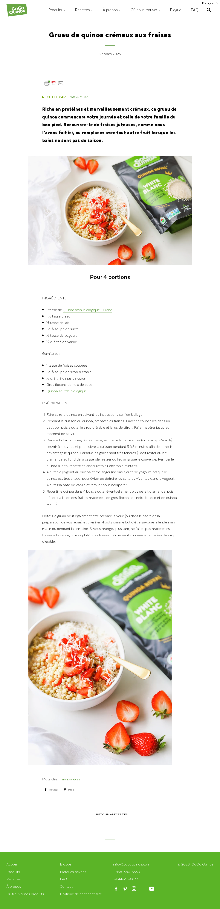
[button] (211, 3)
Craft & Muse (77, 97)
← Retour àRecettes (110, 814)
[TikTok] (143, 889)
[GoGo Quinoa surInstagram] (134, 889)
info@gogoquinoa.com (131, 864)
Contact (66, 886)
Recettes (83, 10)
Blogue (175, 10)
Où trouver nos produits (25, 894)
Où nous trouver (144, 10)
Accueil (11, 864)
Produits (55, 10)
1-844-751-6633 (125, 879)
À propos (111, 10)
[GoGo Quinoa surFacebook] (116, 889)
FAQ (195, 10)
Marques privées (73, 872)
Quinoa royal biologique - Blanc (87, 310)
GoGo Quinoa (202, 864)
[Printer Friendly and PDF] (54, 85)
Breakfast (71, 779)
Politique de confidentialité (81, 894)
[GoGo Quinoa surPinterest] (125, 889)
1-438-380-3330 (126, 872)
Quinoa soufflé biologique (66, 391)
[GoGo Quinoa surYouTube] (152, 889)
